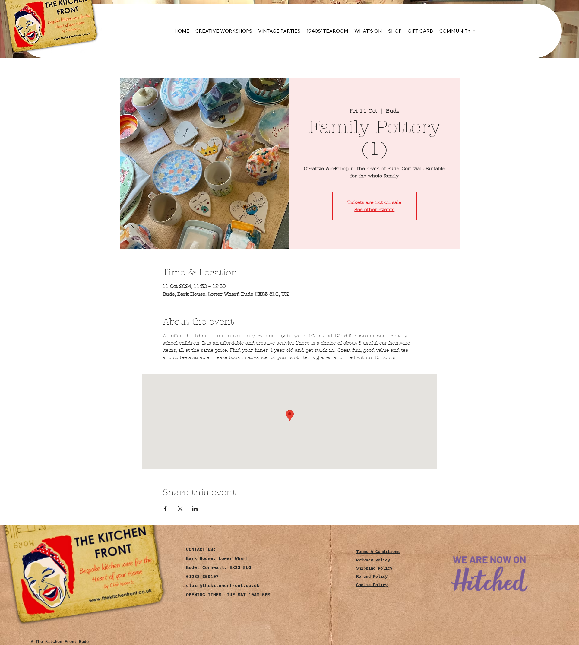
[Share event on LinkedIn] (195, 508)
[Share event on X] (180, 508)
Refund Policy (372, 576)
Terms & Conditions (378, 552)
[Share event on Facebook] (165, 508)
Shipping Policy (374, 568)
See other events (374, 209)
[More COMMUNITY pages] (474, 30)
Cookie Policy (372, 585)
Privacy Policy (373, 560)
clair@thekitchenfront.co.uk (222, 586)
